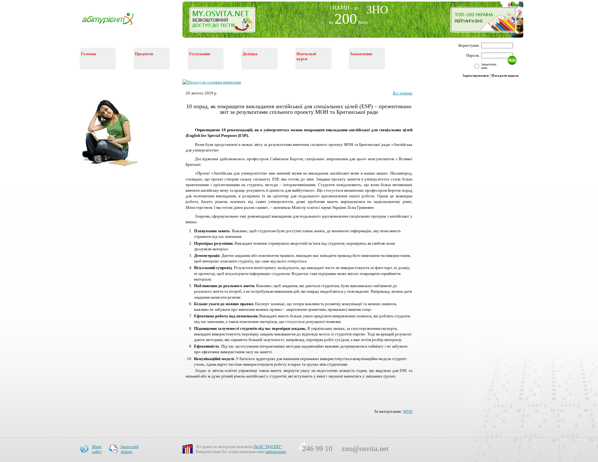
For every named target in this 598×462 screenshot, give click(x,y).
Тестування (199, 53)
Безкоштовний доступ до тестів (226, 21)
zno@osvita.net (365, 449)
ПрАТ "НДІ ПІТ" (268, 446)
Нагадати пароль (505, 75)
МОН (407, 411)
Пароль (472, 55)
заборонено (276, 451)
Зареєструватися (476, 75)
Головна (88, 53)
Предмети (144, 53)
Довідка (250, 53)
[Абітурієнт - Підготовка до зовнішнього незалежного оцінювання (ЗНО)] (113, 25)
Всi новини (402, 93)
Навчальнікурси (306, 56)
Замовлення (361, 53)
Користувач (468, 45)
